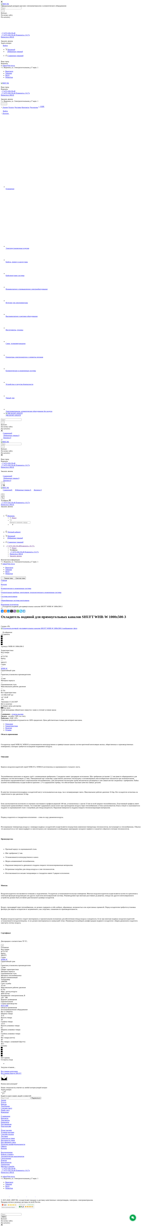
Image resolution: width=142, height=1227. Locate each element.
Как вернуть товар (8, 1140)
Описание (9, 724)
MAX (7, 75)
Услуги (3, 1102)
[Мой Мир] (8, 611)
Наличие (8, 728)
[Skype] (21, 611)
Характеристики (11, 726)
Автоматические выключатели (12, 1156)
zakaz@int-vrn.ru (9, 65)
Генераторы (5, 1164)
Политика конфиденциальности (13, 1144)
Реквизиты (5, 1122)
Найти (4, 1217)
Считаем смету (6, 1108)
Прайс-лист (5, 1110)
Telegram (8, 73)
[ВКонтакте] (2, 611)
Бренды (4, 1104)
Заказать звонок (16, 556)
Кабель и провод (7, 1154)
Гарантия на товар (8, 1138)
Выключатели (6, 1162)
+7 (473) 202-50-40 (8, 33)
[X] (11, 611)
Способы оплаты (7, 1134)
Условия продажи (7, 1132)
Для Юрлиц (5, 1106)
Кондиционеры (7, 1152)
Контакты (4, 1118)
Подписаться (36, 1098)
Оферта (4, 1146)
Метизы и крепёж (7, 1166)
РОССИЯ (4, 1006)
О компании (5, 1116)
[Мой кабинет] (2, 474)
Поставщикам (6, 1124)
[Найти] (3, 10)
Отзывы (8, 730)
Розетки (4, 1160)
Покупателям (6, 1126)
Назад (14, 518)
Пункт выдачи (6, 1130)
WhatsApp (9, 77)
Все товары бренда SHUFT (11, 1073)
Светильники (6, 1158)
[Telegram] (24, 611)
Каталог (4, 1148)
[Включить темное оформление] (4, 103)
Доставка (4, 1136)
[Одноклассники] (5, 611)
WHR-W (4, 668)
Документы (5, 1120)
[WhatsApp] (17, 611)
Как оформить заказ (8, 1142)
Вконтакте (9, 71)
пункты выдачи (17, 714)
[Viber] (14, 611)
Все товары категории (9, 1071)
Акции (3, 1100)
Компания (5, 1112)
